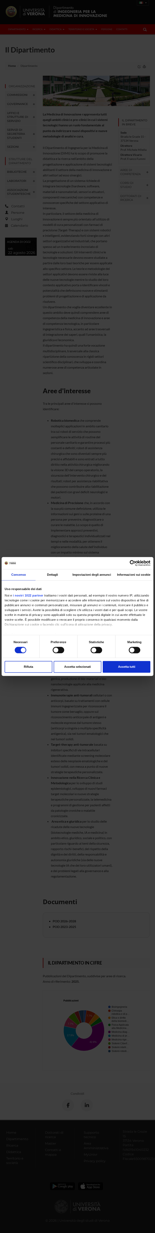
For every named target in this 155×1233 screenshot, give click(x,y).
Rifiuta (28, 667)
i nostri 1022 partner (28, 595)
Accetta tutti (126, 667)
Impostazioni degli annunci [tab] (91, 574)
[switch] (58, 650)
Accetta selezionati (77, 667)
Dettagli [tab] (52, 574)
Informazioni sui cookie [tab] (133, 574)
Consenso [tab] (18, 574)
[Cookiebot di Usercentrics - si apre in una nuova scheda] (132, 563)
